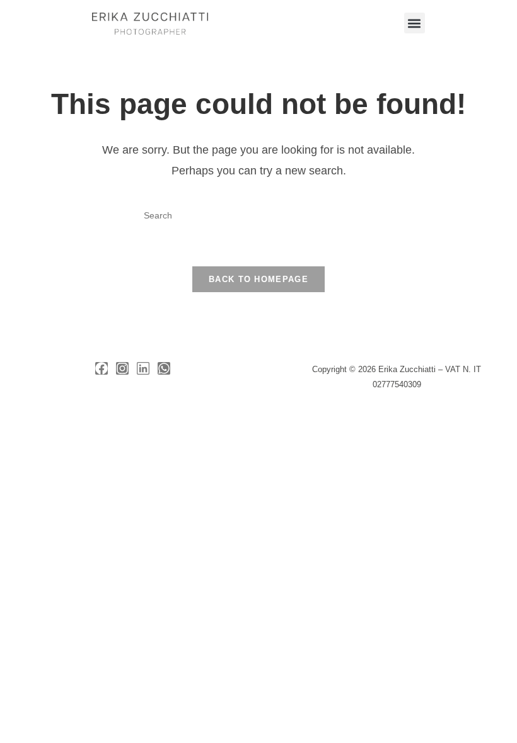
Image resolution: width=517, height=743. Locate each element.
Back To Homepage (258, 279)
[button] (414, 23)
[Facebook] (101, 368)
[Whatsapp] (164, 368)
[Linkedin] (143, 368)
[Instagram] (122, 368)
